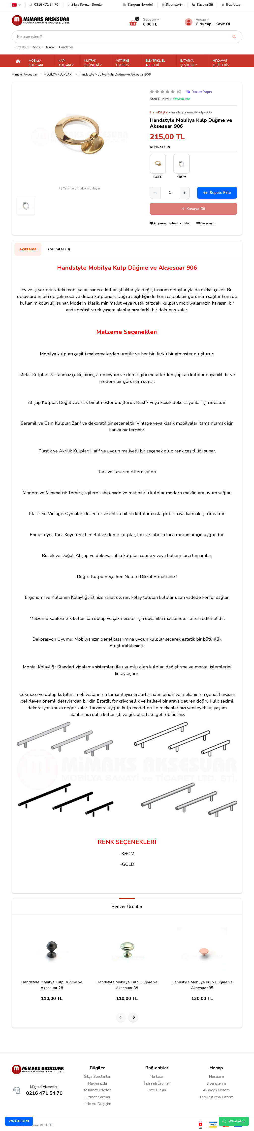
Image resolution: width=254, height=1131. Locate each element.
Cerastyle (21, 47)
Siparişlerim (216, 1083)
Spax (36, 47)
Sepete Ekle (220, 192)
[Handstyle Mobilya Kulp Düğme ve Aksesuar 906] (79, 136)
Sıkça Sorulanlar (97, 1076)
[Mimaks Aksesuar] (40, 20)
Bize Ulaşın (157, 1090)
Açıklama (27, 249)
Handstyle (66, 47)
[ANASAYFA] (18, 60)
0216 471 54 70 (44, 1093)
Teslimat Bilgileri (97, 1090)
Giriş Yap (203, 24)
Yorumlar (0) (58, 249)
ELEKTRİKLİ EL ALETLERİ (155, 63)
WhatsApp (236, 1121)
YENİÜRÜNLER (19, 1121)
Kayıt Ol (223, 24)
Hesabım (216, 1076)
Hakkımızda (97, 1083)
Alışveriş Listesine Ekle (171, 223)
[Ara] (234, 37)
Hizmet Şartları (97, 1097)
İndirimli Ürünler (157, 1083)
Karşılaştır (208, 223)
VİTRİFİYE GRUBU (122, 63)
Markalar (157, 1076)
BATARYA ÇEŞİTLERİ (187, 63)
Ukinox (49, 47)
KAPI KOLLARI (65, 63)
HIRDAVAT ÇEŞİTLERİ (220, 63)
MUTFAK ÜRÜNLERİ (92, 63)
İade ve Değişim (97, 1103)
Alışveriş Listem (216, 1090)
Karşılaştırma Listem (216, 1097)
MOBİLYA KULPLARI (36, 63)
